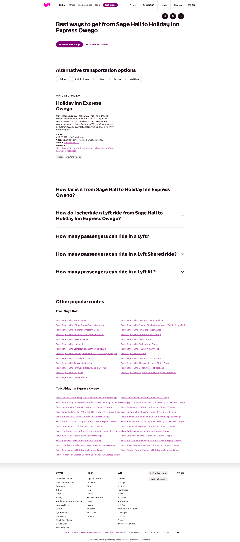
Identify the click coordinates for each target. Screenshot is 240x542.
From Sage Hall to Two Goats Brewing (74, 363)
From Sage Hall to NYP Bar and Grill (73, 358)
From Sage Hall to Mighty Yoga (71, 320)
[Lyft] (47, 5)
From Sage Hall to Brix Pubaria (136, 339)
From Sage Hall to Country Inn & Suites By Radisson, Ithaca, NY (86, 353)
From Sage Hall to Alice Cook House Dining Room (145, 363)
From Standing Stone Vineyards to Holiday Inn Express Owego (151, 440)
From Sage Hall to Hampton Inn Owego (140, 348)
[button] (120, 192)
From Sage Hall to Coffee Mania (71, 377)
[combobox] (191, 5)
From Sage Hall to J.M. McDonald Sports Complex (80, 325)
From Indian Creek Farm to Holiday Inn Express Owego (83, 416)
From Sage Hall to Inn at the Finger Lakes (141, 329)
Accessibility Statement (91, 532)
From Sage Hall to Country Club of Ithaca (141, 358)
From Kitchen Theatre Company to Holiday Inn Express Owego (86, 421)
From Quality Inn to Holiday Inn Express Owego (79, 426)
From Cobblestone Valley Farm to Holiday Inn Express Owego (86, 445)
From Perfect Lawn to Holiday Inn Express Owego (145, 397)
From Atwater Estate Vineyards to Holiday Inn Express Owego (151, 416)
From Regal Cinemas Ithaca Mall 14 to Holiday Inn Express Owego (153, 402)
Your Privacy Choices (113, 532)
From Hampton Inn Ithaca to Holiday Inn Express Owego (148, 412)
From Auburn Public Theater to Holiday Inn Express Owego (150, 450)
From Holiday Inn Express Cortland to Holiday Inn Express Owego (88, 454)
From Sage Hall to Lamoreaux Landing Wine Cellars (81, 348)
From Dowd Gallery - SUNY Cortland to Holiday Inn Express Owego (89, 412)
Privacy (75, 532)
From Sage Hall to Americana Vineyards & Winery (80, 334)
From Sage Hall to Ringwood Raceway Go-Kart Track (81, 367)
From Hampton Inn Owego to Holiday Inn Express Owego (84, 407)
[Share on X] (165, 16)
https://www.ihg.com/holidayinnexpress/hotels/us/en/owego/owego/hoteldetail (85, 149)
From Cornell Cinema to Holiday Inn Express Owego (146, 435)
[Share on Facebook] (173, 16)
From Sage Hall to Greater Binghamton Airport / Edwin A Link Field (153, 325)
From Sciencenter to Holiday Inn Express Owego (79, 450)
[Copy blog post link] (181, 16)
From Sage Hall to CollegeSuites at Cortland (142, 367)
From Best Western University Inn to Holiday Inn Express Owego (152, 421)
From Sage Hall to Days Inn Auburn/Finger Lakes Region (148, 372)
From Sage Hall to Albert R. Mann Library (141, 334)
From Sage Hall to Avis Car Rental (72, 339)
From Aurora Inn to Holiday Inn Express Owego (79, 435)
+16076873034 (71, 142)
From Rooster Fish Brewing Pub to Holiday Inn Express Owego (86, 397)
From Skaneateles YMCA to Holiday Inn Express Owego (148, 407)
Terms (66, 532)
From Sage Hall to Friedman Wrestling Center (78, 329)
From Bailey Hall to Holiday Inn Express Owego (79, 440)
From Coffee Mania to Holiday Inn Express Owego (145, 431)
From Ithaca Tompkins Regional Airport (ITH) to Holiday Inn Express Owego (93, 402)
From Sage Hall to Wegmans (69, 372)
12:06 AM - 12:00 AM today (71, 137)
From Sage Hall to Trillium (133, 353)
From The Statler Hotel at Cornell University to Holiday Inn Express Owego (92, 431)
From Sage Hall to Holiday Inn (70, 344)
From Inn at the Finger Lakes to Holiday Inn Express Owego (150, 445)
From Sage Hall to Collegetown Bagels (139, 344)
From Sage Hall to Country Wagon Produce (142, 320)
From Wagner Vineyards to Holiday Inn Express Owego (148, 426)
